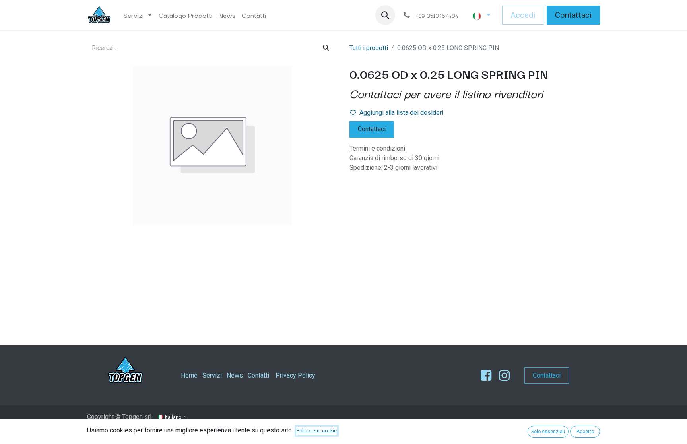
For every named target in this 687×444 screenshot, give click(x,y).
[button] (385, 15)
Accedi (522, 15)
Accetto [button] (585, 431)
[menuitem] (137, 15)
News (235, 375)
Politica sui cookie (317, 431)
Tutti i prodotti (368, 48)
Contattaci (573, 15)
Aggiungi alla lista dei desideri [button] (401, 112)
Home (189, 375)
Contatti (258, 375)
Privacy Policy (295, 375)
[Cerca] (326, 48)
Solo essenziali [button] (548, 431)
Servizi (212, 375)
